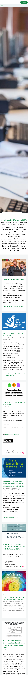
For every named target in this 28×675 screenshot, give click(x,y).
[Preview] (20, 452)
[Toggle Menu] (2, 5)
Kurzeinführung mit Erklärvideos (13, 279)
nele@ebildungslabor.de (12, 434)
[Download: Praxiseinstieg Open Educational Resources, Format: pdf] (23, 452)
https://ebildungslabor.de (12, 432)
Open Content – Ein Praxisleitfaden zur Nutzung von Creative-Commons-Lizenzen (13, 597)
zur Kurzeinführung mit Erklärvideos (13, 306)
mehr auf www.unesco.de (11, 614)
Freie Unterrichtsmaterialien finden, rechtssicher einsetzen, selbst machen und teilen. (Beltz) (13, 484)
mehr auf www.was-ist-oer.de (12, 517)
